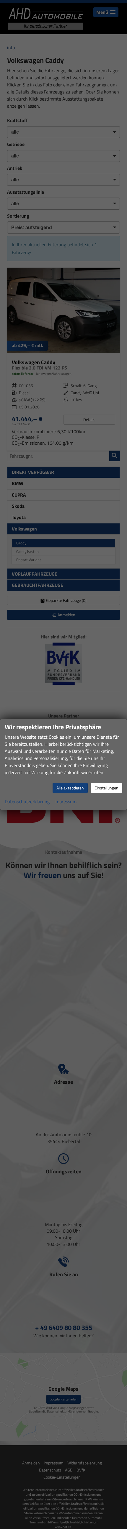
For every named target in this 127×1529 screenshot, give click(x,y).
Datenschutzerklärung (27, 801)
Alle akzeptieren (70, 788)
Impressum (65, 801)
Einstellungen (106, 788)
